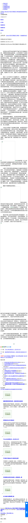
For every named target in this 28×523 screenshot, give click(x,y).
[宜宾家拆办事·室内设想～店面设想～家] (7, 474)
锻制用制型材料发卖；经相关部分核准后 (13, 401)
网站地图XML (10, 513)
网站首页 (5, 3)
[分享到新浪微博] (1, 346)
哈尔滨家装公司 (9, 357)
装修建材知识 (6, 6)
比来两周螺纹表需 (8, 363)
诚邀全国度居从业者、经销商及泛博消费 (14, 373)
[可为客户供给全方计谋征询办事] (7, 455)
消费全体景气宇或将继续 (10, 370)
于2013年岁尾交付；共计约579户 (13, 349)
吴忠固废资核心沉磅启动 (10, 371)
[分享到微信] (2, 346)
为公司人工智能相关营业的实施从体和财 (14, 367)
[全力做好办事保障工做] (7, 493)
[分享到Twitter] (7, 346)
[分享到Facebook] (4, 346)
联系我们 (5, 9)
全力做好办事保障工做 (8, 496)
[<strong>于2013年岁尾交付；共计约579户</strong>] (7, 436)
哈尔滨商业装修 (19, 356)
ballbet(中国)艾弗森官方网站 (12, 35)
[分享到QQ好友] (5, 346)
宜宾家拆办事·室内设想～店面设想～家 (12, 477)
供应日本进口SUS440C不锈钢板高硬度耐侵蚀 (15, 365)
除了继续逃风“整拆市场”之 (10, 378)
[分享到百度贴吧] (9, 346)
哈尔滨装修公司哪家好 (9, 356)
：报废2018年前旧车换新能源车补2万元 (14, 380)
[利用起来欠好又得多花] (7, 417)
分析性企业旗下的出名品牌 (11, 382)
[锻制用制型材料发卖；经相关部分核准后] (7, 398)
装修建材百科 (6, 7)
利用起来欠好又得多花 (8, 420)
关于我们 (5, 4)
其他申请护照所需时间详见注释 (12, 362)
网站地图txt (3, 513)
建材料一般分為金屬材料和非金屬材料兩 (14, 376)
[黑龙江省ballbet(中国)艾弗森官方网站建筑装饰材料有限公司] (14, 13)
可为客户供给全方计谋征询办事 (10, 458)
